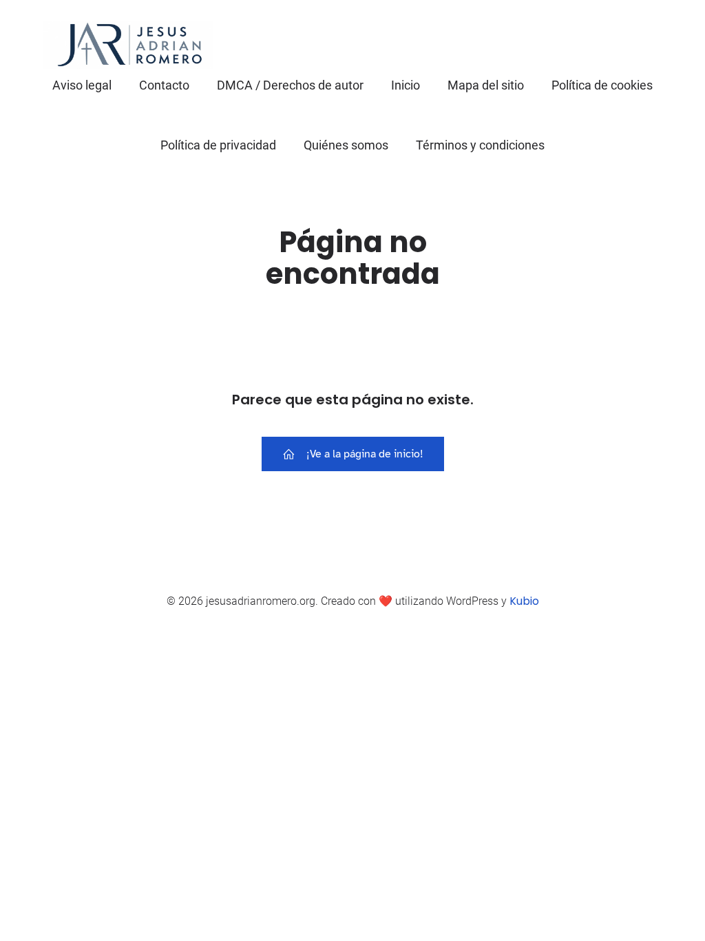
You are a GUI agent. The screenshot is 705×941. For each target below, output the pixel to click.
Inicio (405, 85)
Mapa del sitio (486, 85)
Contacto (164, 85)
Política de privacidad (218, 145)
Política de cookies (602, 85)
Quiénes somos (346, 145)
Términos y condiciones (480, 145)
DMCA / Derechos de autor (290, 85)
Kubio (524, 601)
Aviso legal (82, 85)
